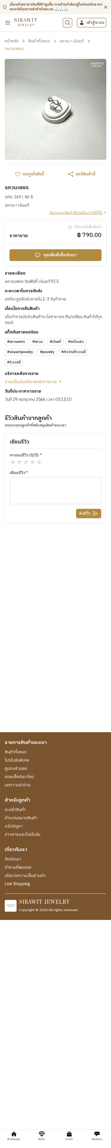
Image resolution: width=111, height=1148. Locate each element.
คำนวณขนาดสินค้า (21, 818)
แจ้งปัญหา (14, 826)
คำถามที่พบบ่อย (18, 867)
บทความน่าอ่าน (17, 785)
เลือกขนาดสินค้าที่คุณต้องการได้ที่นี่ (76, 213)
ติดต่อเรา (13, 859)
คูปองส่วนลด (16, 769)
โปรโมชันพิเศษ (17, 760)
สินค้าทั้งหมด (16, 752)
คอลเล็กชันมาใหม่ (19, 777)
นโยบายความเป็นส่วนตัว (25, 876)
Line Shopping (17, 884)
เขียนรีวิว (17, 473)
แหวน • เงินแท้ (17, 205)
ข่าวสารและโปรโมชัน (22, 835)
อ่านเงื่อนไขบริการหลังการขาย (31, 382)
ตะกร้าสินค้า (15, 810)
